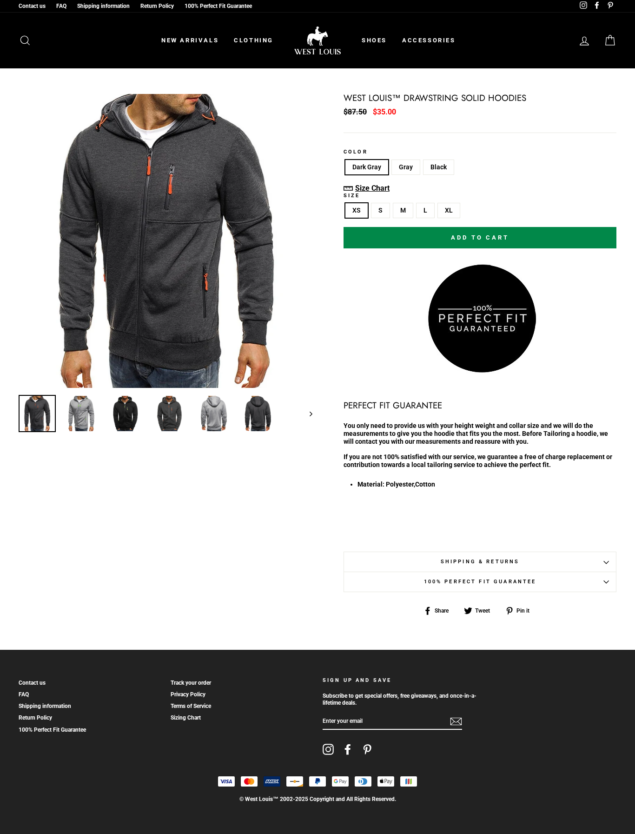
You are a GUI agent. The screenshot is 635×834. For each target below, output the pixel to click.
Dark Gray (366, 167)
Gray (406, 167)
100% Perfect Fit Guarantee (218, 6)
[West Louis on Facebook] (347, 749)
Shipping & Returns (480, 562)
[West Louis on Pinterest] (367, 749)
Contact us (32, 6)
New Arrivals (189, 40)
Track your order (191, 683)
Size (352, 196)
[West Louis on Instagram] (328, 749)
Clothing (253, 40)
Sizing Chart (186, 717)
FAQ (61, 6)
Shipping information (103, 6)
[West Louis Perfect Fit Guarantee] (480, 318)
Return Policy (157, 6)
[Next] (306, 413)
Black (438, 167)
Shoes (374, 40)
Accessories (429, 40)
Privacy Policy (188, 694)
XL (449, 210)
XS (356, 210)
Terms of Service (191, 706)
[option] (165, 241)
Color (356, 152)
